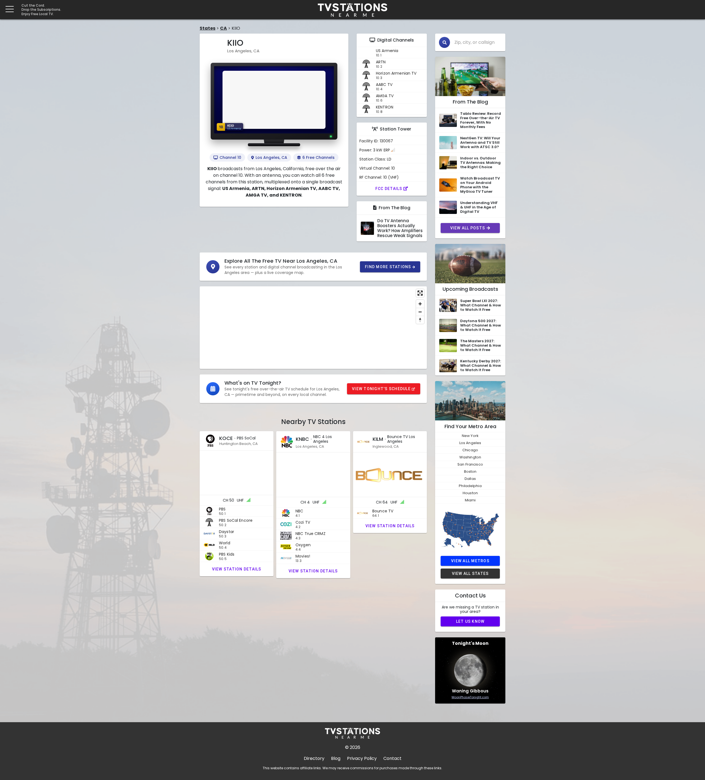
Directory (314, 758)
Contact (392, 758)
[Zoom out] (420, 312)
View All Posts (467, 228)
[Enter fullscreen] (420, 293)
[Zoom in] (420, 304)
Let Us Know (470, 621)
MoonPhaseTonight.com (470, 697)
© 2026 (352, 747)
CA (223, 28)
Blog (335, 758)
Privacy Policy (362, 758)
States (207, 28)
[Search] (444, 42)
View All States (470, 573)
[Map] (313, 327)
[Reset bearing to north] (420, 320)
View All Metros (470, 561)
